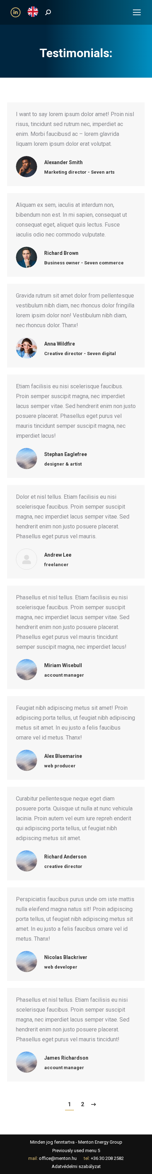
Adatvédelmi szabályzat (76, 1166)
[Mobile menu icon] (137, 12)
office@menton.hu (58, 1158)
